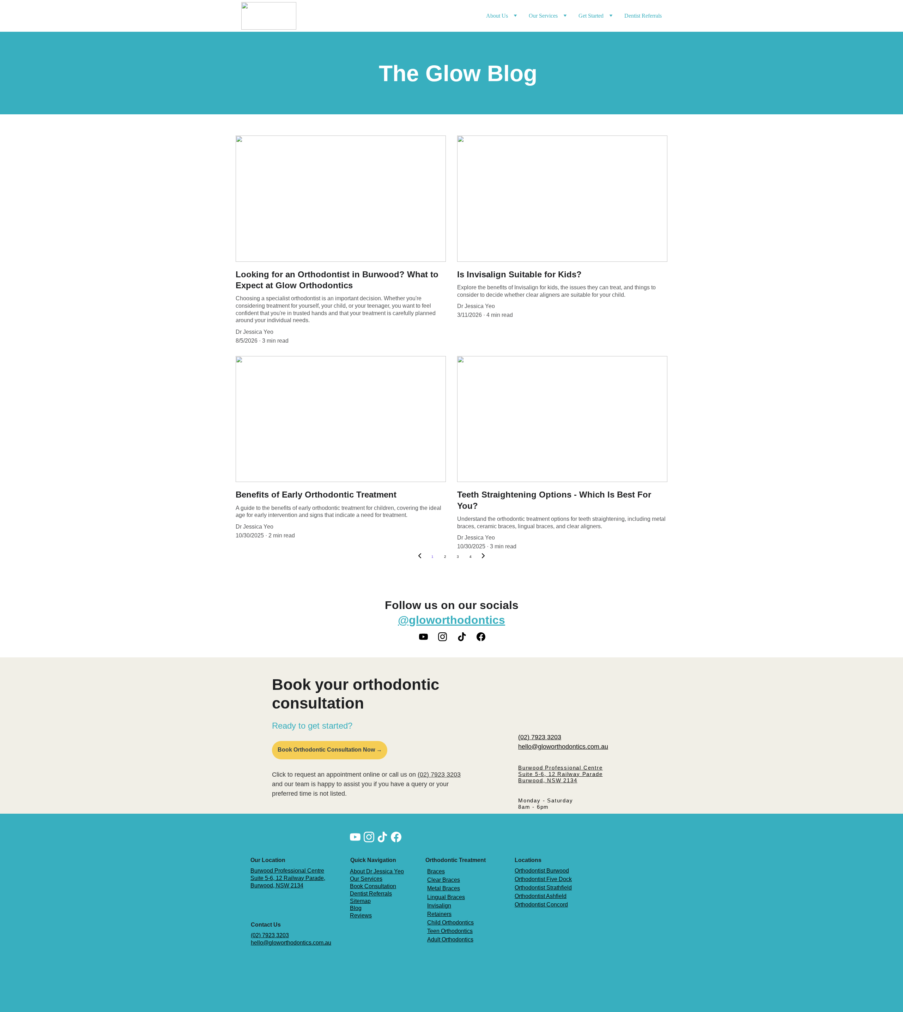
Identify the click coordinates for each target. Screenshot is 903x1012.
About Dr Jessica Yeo (377, 871)
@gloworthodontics (451, 620)
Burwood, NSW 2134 (547, 780)
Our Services (366, 879)
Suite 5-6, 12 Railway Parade (560, 774)
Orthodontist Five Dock (543, 879)
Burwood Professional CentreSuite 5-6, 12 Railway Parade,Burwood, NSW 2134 (287, 878)
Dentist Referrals (643, 16)
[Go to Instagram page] (446, 636)
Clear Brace (442, 880)
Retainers (439, 914)
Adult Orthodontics (450, 939)
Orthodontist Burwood (542, 871)
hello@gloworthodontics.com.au (563, 746)
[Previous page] (419, 556)
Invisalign (439, 906)
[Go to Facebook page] (481, 636)
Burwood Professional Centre (560, 768)
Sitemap (360, 901)
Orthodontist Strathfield (543, 888)
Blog (356, 908)
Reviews (361, 915)
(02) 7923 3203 (539, 737)
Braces (436, 871)
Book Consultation (373, 886)
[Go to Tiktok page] (465, 636)
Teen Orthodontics (450, 931)
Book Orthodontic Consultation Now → (330, 750)
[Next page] (483, 556)
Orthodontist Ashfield (540, 896)
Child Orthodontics (450, 923)
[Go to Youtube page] (427, 636)
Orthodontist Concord (541, 905)
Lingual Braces (446, 897)
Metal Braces (443, 888)
